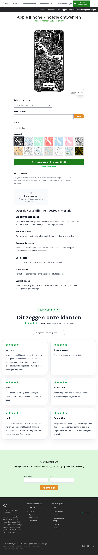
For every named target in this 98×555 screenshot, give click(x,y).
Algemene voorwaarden (34, 516)
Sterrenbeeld (46, 3)
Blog (55, 515)
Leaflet (65, 93)
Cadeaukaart (58, 511)
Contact (32, 508)
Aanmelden (49, 487)
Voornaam (28, 476)
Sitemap (56, 528)
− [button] (33, 31)
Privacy (31, 511)
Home (16, 3)
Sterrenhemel (29, 3)
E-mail (52, 476)
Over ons (56, 508)
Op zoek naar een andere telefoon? (49, 21)
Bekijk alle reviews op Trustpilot (49, 333)
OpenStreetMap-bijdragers (38, 544)
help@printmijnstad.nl (11, 510)
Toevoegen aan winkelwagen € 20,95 (49, 162)
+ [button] (33, 29)
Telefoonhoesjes (64, 3)
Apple (64, 10)
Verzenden (33, 521)
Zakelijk (56, 524)
